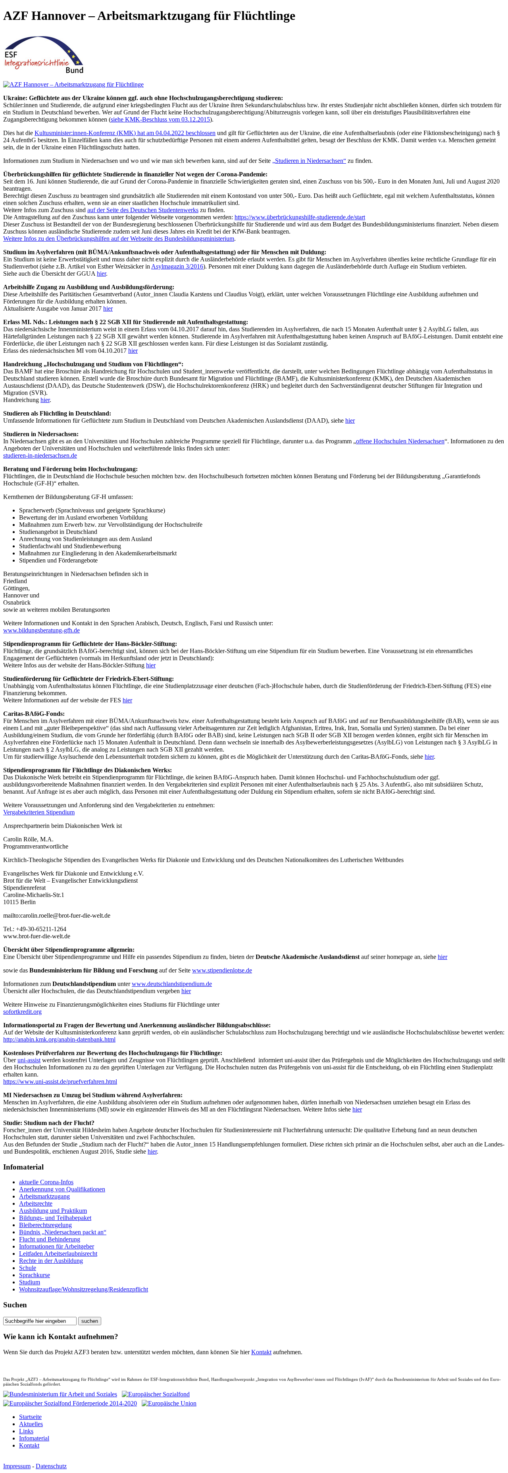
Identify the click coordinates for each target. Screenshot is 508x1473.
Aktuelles (31, 1424)
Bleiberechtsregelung (45, 1225)
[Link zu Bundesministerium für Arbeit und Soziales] (60, 1394)
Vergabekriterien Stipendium (39, 812)
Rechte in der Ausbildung (51, 1260)
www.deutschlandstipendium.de (172, 983)
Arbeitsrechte (35, 1203)
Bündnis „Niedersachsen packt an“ (62, 1232)
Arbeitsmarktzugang (44, 1196)
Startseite (30, 1416)
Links (26, 1431)
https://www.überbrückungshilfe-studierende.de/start (300, 217)
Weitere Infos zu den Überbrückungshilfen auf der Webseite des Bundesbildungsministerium (118, 238)
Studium (29, 1282)
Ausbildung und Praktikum (53, 1210)
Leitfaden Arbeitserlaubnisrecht (58, 1253)
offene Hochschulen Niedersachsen (400, 441)
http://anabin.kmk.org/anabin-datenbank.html (59, 1039)
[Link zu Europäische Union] (169, 1401)
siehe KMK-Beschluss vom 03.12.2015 (160, 119)
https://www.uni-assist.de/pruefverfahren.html (60, 1081)
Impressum (17, 1466)
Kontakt (261, 1352)
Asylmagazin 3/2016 (177, 266)
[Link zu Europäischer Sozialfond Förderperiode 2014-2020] (70, 1401)
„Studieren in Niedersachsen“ (309, 160)
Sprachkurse (34, 1275)
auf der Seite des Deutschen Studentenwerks (142, 210)
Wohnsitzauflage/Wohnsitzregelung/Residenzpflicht (83, 1289)
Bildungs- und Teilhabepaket (55, 1217)
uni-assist (28, 1060)
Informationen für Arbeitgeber (56, 1246)
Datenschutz (51, 1466)
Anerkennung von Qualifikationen (62, 1189)
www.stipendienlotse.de (222, 970)
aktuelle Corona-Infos (46, 1182)
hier (101, 273)
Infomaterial (34, 1438)
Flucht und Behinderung (49, 1239)
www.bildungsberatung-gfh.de (41, 630)
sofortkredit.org (22, 1011)
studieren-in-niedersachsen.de (40, 455)
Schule (27, 1267)
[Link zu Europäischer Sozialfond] (156, 1394)
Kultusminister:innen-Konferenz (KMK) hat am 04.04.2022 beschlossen (125, 133)
